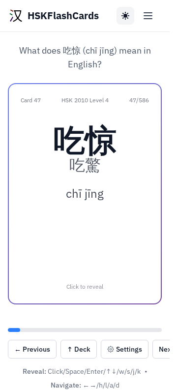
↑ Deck (78, 349)
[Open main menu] (148, 16)
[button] (85, 193)
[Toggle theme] (125, 16)
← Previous (32, 349)
